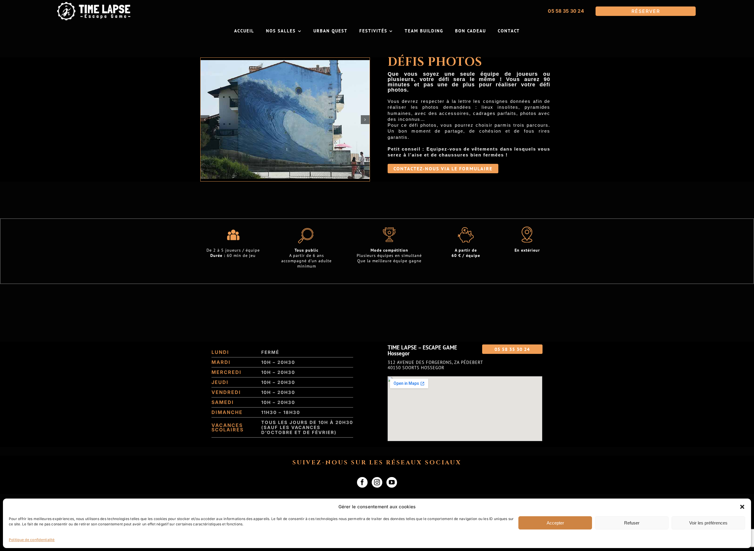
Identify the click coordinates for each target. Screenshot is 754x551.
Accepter (555, 522)
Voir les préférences (708, 522)
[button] (742, 507)
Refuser (631, 522)
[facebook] (362, 482)
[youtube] (392, 482)
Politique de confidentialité (32, 539)
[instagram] (377, 482)
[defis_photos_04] (285, 119)
